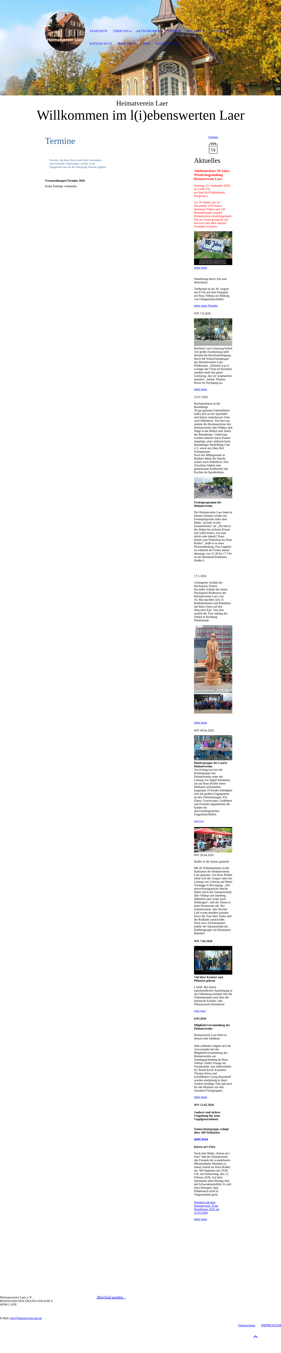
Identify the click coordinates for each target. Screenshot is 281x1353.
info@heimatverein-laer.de (26, 1318)
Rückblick (196, 31)
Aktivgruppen (148, 31)
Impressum (127, 43)
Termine (213, 137)
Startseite (99, 31)
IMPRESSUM (271, 1325)
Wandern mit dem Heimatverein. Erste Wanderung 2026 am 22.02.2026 (206, 1207)
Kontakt (218, 31)
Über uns (121, 31)
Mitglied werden (111, 1297)
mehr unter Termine (206, 305)
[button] (255, 1336)
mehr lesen (200, 267)
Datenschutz (246, 1325)
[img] (65, 31)
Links (145, 43)
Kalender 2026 (168, 43)
